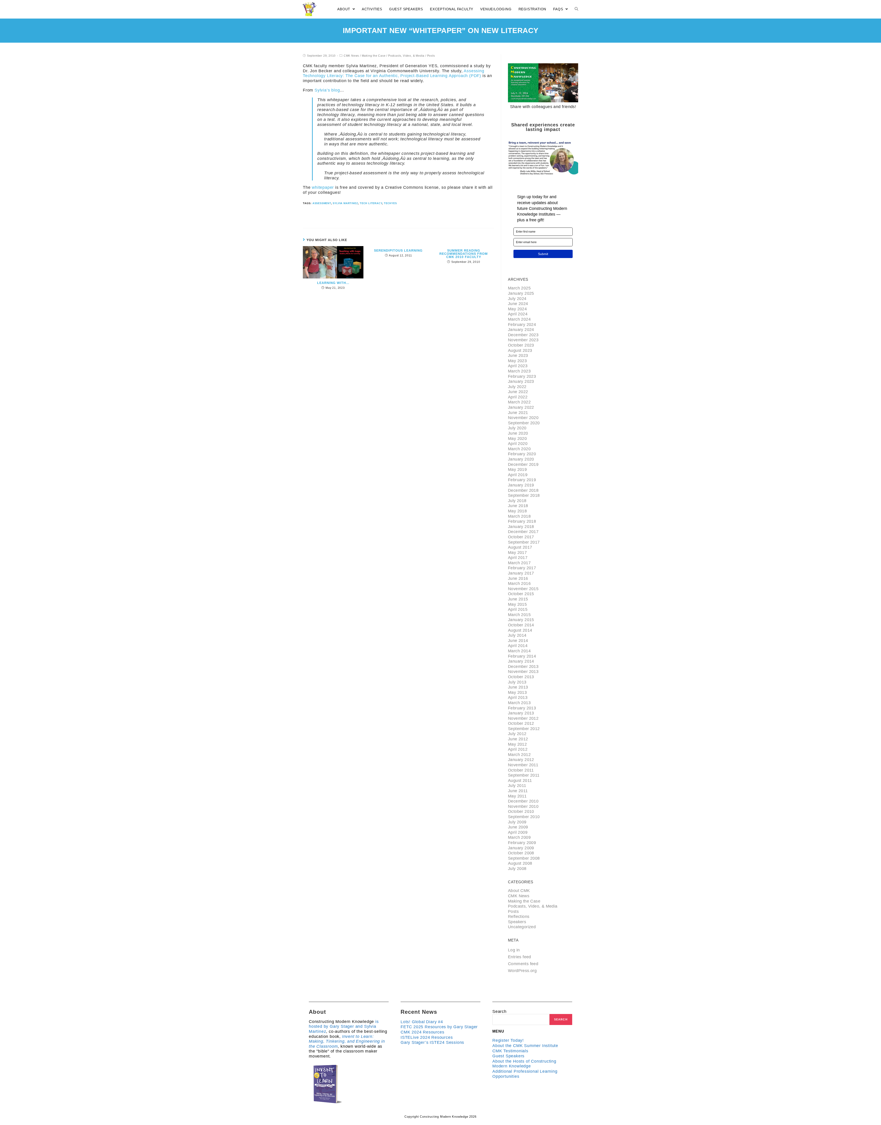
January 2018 (521, 526)
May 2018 (517, 511)
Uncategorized (522, 927)
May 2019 (517, 469)
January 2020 (521, 459)
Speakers (517, 921)
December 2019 (523, 464)
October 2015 (521, 594)
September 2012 (524, 728)
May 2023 (517, 360)
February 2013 (522, 708)
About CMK (519, 890)
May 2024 (517, 309)
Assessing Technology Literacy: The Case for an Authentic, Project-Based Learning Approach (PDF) (393, 73)
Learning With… (333, 282)
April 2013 (517, 697)
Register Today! (508, 1040)
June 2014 (518, 640)
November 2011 (523, 765)
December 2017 (523, 531)
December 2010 (523, 801)
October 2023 (521, 345)
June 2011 (518, 791)
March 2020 (519, 449)
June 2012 (518, 739)
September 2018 (524, 495)
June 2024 (518, 303)
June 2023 (518, 355)
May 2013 (517, 692)
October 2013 (521, 677)
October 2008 (521, 853)
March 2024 (519, 319)
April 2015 (517, 609)
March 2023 (519, 371)
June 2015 (518, 599)
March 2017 (519, 563)
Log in (514, 950)
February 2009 (522, 842)
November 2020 (523, 417)
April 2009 (517, 832)
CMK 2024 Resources (422, 1032)
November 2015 (523, 588)
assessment (321, 203)
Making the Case (374, 55)
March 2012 (519, 754)
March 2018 (519, 516)
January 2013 (521, 713)
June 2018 (518, 505)
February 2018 (522, 521)
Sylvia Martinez (345, 203)
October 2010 (521, 811)
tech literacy (371, 203)
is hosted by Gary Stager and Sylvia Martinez (344, 1026)
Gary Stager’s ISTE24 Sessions (432, 1042)
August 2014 (520, 630)
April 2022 (517, 397)
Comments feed (523, 963)
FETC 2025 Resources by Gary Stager (439, 1027)
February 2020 (522, 454)
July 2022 (517, 386)
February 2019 (522, 480)
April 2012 (517, 749)
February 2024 (522, 324)
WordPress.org (522, 970)
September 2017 (524, 542)
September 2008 (524, 858)
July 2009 (517, 822)
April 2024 (517, 314)
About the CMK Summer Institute (525, 1045)
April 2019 (517, 474)
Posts (431, 55)
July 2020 (517, 428)
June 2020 (518, 433)
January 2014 (521, 661)
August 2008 (520, 863)
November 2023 (523, 340)
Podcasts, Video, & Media (406, 55)
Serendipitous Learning (398, 250)
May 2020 (517, 438)
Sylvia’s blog (327, 90)
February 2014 (522, 656)
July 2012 (517, 733)
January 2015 (521, 619)
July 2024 (517, 298)
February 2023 (522, 376)
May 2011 (517, 796)
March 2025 (519, 288)
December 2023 (523, 335)
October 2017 (521, 537)
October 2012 (521, 723)
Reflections (518, 916)
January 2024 (521, 329)
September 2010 (524, 816)
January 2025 (521, 293)
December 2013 (523, 666)
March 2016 (519, 583)
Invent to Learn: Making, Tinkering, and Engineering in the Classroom (347, 1041)
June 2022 (518, 391)
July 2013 (517, 682)
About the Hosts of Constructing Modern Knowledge (524, 1064)
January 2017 (521, 573)
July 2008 (517, 868)
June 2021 (518, 412)
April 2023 (517, 366)
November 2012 (523, 718)
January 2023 (521, 381)
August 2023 (520, 350)
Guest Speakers (508, 1056)
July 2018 (517, 500)
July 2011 (517, 785)
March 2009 (519, 837)
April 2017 (517, 557)
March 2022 (519, 402)
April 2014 (517, 645)
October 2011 (521, 770)
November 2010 (523, 806)
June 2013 (518, 687)
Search (499, 1011)
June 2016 (518, 578)
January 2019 (521, 485)
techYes (390, 203)
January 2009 (521, 848)
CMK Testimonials (510, 1051)
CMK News (351, 55)
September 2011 (524, 775)
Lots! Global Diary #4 (422, 1021)
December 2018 (523, 490)
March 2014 (519, 651)
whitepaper (323, 187)
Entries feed (519, 957)
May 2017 (517, 552)
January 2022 (521, 407)
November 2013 (523, 671)
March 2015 (519, 614)
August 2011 (520, 780)
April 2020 (517, 443)
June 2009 (518, 827)
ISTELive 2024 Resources (427, 1037)
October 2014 (521, 625)
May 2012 (517, 744)
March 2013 (519, 702)
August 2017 (520, 547)
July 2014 (517, 635)
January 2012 (521, 759)
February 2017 (522, 568)
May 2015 (517, 604)
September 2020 (524, 423)
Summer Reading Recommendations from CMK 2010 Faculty (463, 253)
